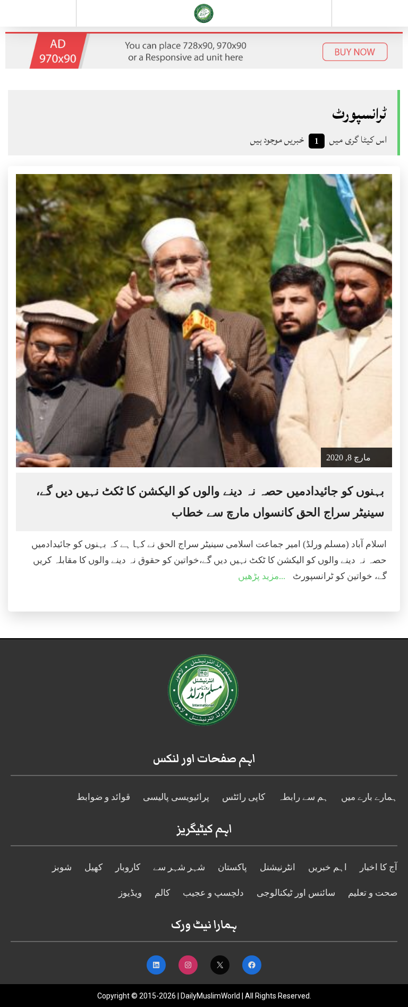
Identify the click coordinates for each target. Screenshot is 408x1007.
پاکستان (232, 867)
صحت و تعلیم (372, 893)
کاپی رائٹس (243, 797)
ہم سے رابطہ (303, 797)
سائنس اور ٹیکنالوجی (296, 893)
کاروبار (127, 867)
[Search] (370, 15)
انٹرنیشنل (277, 867)
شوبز (62, 867)
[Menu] (38, 13)
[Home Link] (203, 12)
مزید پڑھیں (258, 576)
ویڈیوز (130, 893)
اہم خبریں (327, 867)
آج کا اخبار (378, 867)
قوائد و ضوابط (103, 797)
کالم (162, 893)
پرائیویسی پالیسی (176, 797)
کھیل (93, 867)
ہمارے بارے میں (369, 797)
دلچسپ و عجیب (213, 893)
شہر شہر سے (179, 867)
